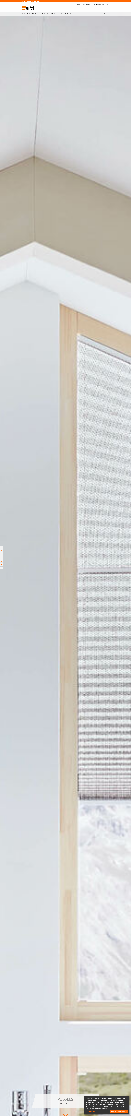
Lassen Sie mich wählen (91, 1111)
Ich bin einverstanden (122, 1111)
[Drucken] (1, 564)
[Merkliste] (99, 14)
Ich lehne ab (113, 1111)
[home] (28, 8)
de (108, 4)
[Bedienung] (1, 550)
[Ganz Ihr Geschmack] (1, 558)
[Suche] (108, 14)
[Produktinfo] (1, 547)
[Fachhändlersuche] (104, 14)
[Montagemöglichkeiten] (1, 553)
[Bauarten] (1, 555)
